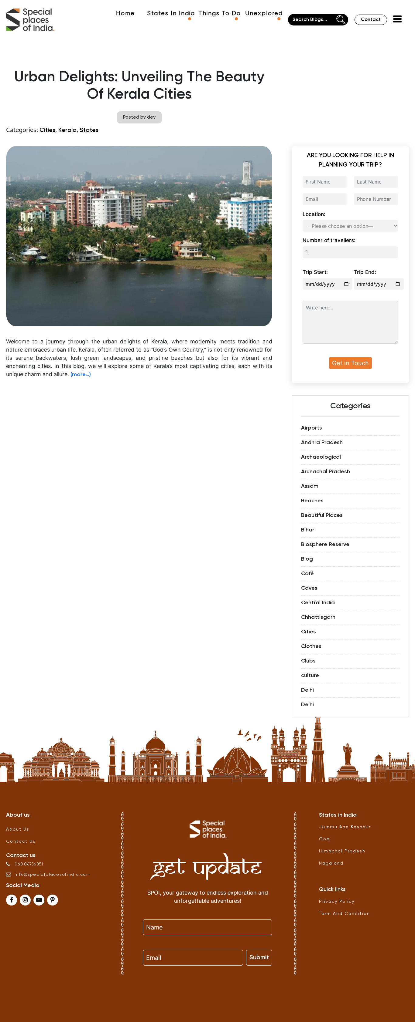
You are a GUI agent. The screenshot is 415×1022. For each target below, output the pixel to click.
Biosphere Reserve (325, 544)
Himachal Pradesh (342, 851)
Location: (314, 214)
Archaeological (321, 457)
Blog (307, 559)
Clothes (311, 646)
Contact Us (21, 841)
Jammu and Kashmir (345, 827)
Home (125, 13)
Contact (371, 19)
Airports (311, 428)
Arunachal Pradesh (325, 471)
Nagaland (331, 863)
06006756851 (29, 864)
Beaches (312, 501)
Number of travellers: (329, 240)
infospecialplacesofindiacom (52, 875)
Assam (309, 486)
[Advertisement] (139, 426)
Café (307, 573)
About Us (17, 829)
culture (310, 675)
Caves (309, 588)
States (89, 130)
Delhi (307, 690)
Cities (47, 130)
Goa (324, 839)
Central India (318, 602)
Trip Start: (315, 272)
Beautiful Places (322, 515)
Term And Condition (344, 914)
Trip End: (365, 272)
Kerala (67, 130)
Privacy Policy (337, 901)
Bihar (307, 530)
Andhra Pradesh (322, 442)
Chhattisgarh (318, 617)
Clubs (308, 661)
